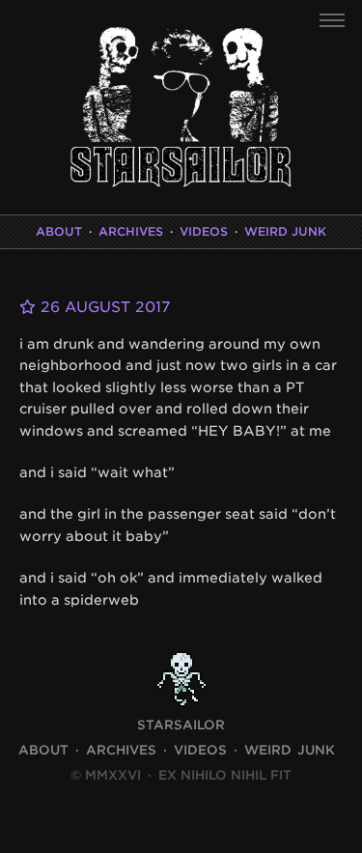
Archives (130, 231)
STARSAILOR (181, 725)
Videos (204, 231)
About (59, 231)
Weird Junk (285, 231)
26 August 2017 (103, 307)
